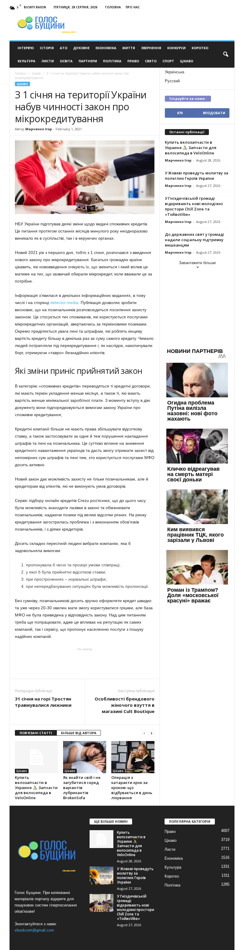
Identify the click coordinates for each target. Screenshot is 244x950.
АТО (63, 48)
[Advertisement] (84, 663)
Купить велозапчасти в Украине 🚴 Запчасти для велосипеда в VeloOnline (36, 787)
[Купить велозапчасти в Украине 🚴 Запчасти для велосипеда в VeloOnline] (36, 757)
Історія (47, 48)
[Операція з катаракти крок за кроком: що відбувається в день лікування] (132, 757)
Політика (112, 61)
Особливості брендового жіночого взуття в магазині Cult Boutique (124, 705)
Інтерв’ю (26, 48)
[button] (225, 54)
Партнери (88, 61)
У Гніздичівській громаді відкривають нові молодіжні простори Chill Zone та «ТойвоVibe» (194, 206)
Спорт (168, 61)
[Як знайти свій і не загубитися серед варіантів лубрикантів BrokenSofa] (84, 757)
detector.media (64, 302)
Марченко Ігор (38, 129)
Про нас (133, 7)
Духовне (81, 48)
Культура (26, 61)
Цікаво (186, 61)
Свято (151, 61)
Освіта (66, 61)
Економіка (106, 48)
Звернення (151, 48)
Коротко (200, 48)
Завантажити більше (197, 263)
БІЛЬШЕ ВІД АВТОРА (78, 733)
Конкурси (176, 48)
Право (133, 61)
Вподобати (214, 113)
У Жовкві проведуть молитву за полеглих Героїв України (196, 175)
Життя (128, 48)
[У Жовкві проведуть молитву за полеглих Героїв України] (101, 875)
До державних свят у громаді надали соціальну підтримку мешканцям (194, 240)
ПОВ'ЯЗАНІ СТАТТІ (36, 733)
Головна (113, 7)
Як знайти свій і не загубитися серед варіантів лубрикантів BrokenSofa (82, 787)
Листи (47, 61)
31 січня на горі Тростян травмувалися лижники (43, 702)
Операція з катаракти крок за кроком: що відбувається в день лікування (131, 787)
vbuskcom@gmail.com (34, 930)
